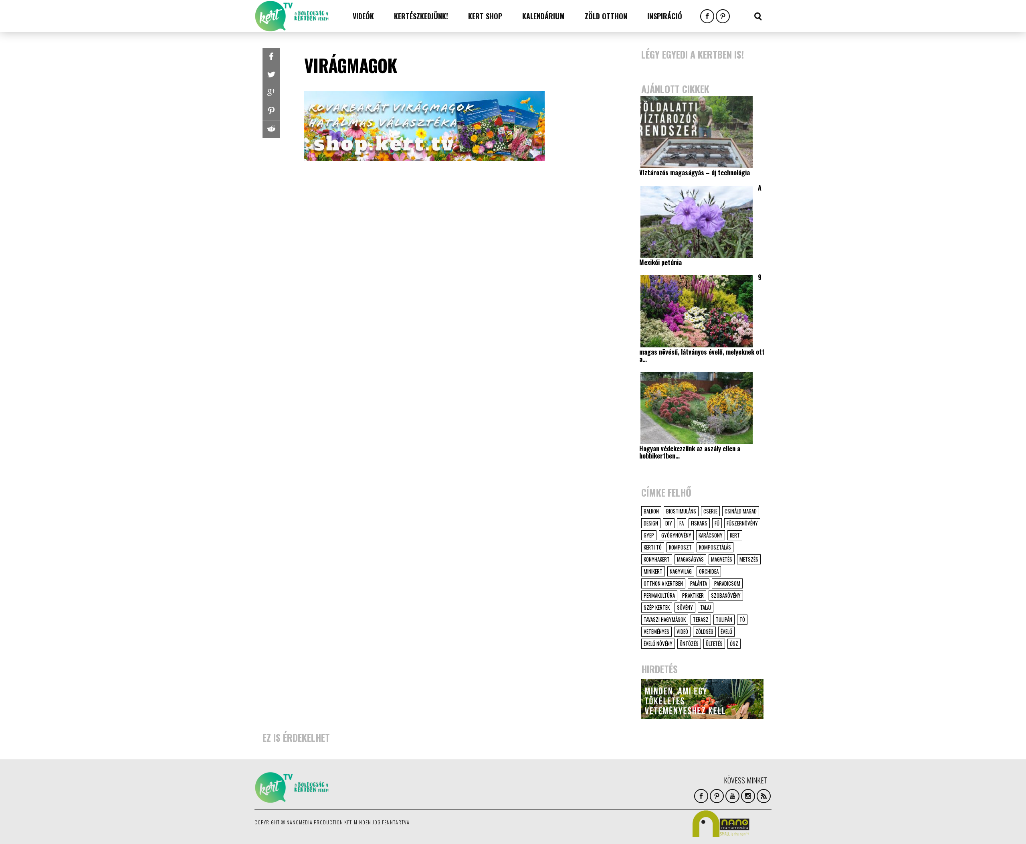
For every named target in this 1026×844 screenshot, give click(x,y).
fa (681, 523)
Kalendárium (543, 16)
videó (682, 631)
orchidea (709, 571)
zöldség (704, 631)
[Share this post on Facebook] (271, 57)
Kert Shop (485, 16)
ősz (734, 643)
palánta (698, 583)
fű (717, 523)
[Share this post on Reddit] (271, 129)
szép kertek (657, 607)
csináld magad (741, 511)
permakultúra (659, 595)
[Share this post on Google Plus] (271, 93)
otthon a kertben (663, 583)
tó (742, 619)
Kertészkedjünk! (421, 16)
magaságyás (690, 559)
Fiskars (699, 523)
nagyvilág (681, 571)
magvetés (721, 559)
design (651, 523)
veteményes (656, 631)
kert (735, 535)
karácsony (711, 535)
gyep (649, 535)
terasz (701, 619)
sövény (685, 607)
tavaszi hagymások (665, 619)
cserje (710, 511)
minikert (653, 571)
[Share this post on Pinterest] (271, 111)
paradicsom (727, 583)
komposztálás (715, 547)
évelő (726, 631)
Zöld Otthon (606, 16)
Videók (363, 16)
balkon (651, 511)
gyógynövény (676, 535)
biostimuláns (681, 511)
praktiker (693, 595)
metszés (748, 559)
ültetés (714, 643)
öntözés (689, 643)
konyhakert (657, 559)
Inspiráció (664, 16)
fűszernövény (742, 523)
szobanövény (726, 595)
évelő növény (658, 643)
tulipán (724, 619)
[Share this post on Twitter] (271, 75)
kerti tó (653, 547)
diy (668, 523)
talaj (705, 607)
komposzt (680, 547)
